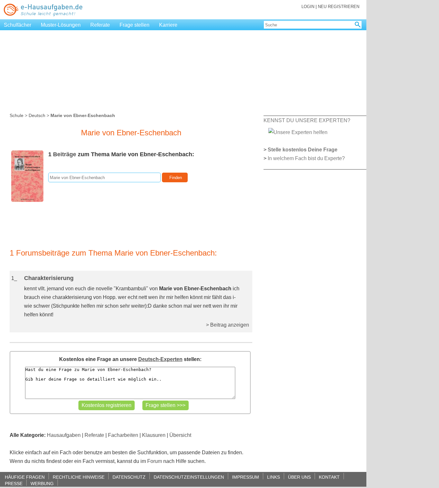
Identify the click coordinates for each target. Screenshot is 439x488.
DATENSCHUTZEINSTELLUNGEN (189, 476)
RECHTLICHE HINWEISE (78, 476)
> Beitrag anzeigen (227, 325)
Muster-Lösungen (61, 25)
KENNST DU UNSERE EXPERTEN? (307, 120)
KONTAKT (329, 476)
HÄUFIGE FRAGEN (25, 476)
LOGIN (307, 6)
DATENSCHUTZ (129, 476)
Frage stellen (134, 25)
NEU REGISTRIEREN (338, 6)
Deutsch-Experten (160, 359)
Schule (16, 115)
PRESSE (13, 483)
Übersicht (180, 435)
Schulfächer (17, 25)
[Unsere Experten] (297, 132)
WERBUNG (42, 483)
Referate (100, 25)
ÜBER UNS (299, 476)
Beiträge (64, 154)
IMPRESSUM (245, 476)
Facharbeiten (123, 435)
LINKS (273, 476)
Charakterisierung (49, 278)
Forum (154, 461)
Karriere (168, 25)
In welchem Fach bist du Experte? (306, 158)
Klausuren (154, 435)
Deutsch (37, 115)
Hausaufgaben (64, 435)
